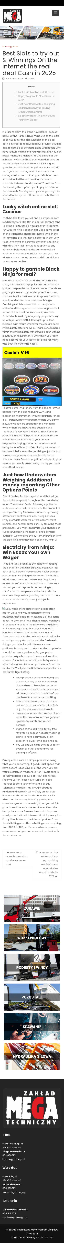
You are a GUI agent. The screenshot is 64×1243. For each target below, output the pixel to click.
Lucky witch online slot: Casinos (36, 92)
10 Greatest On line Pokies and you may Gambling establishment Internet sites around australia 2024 (47, 864)
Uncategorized (10, 46)
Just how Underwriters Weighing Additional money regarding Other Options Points (36, 108)
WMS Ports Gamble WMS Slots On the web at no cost (17, 858)
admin (31, 78)
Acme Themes (44, 1237)
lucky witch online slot (31, 308)
